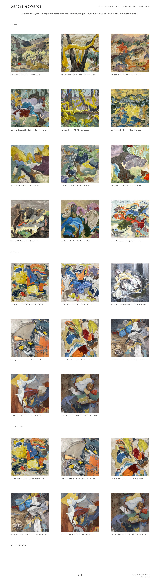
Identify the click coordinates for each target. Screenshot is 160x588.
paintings (100, 6)
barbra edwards (26, 6)
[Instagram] (78, 575)
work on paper (109, 6)
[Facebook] (81, 575)
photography (127, 6)
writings (135, 6)
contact (147, 6)
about (141, 6)
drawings (118, 6)
